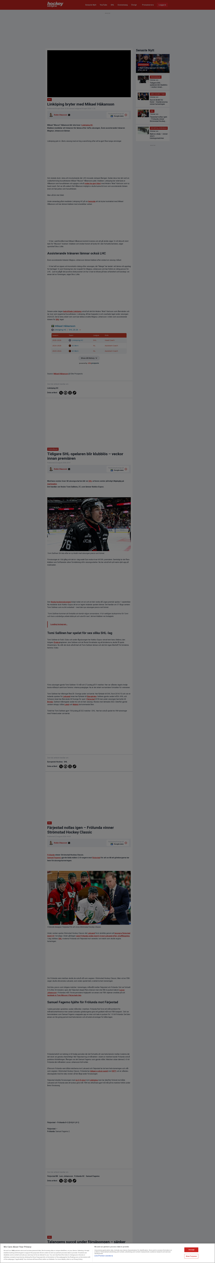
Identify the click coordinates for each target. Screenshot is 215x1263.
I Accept (191, 1250)
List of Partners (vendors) (103, 1256)
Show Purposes (191, 1256)
